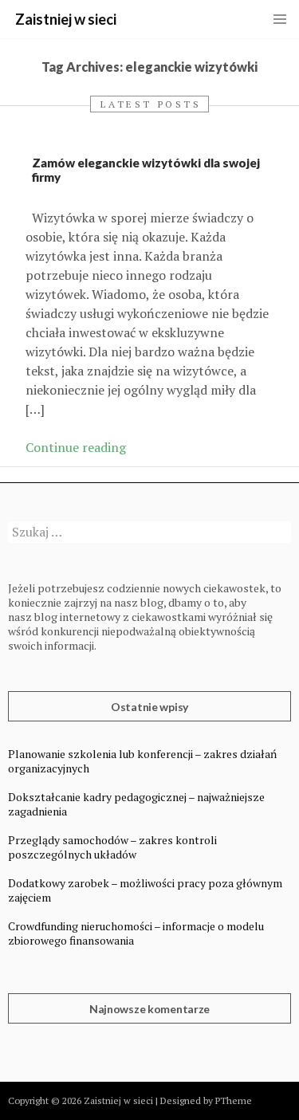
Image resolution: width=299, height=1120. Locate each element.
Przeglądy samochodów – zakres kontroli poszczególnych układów (112, 847)
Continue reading (76, 447)
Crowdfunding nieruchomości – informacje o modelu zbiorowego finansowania (136, 933)
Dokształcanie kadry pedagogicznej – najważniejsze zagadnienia (136, 804)
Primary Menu (280, 19)
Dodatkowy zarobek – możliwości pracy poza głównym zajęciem (145, 890)
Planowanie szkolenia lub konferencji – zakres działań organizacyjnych (142, 761)
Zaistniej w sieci (65, 19)
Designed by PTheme (206, 1100)
